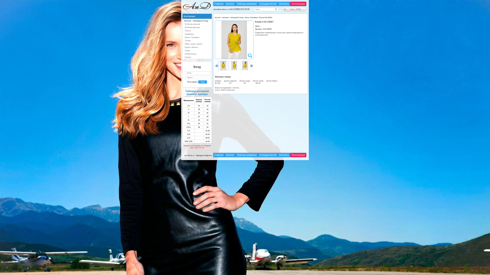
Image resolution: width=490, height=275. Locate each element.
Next (251, 66)
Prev (217, 66)
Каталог (218, 17)
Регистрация (298, 4)
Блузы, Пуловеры (251, 17)
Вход (202, 82)
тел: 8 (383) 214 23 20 (239, 9)
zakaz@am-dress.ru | (221, 9)
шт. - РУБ (295, 9)
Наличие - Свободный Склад (232, 17)
